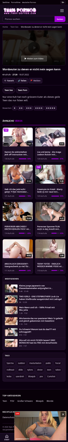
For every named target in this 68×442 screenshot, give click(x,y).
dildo (21, 369)
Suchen (60, 19)
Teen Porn (22, 90)
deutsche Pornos (29, 2)
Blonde (50, 400)
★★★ (29, 108)
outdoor (21, 363)
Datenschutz (8, 417)
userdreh (20, 376)
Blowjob (31, 376)
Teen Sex (14, 27)
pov (41, 376)
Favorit (9, 80)
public (48, 363)
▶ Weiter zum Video (34, 58)
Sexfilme (6, 2)
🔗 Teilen (22, 80)
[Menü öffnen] (62, 10)
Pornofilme (15, 2)
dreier (40, 369)
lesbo (9, 376)
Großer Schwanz (25, 400)
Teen (5, 400)
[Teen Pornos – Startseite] (20, 11)
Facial (57, 363)
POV (12, 400)
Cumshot (51, 376)
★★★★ (39, 108)
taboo (58, 369)
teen (49, 369)
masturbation (35, 363)
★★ (21, 108)
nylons (30, 369)
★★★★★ (50, 108)
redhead (10, 369)
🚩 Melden (35, 80)
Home (5, 27)
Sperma (10, 363)
